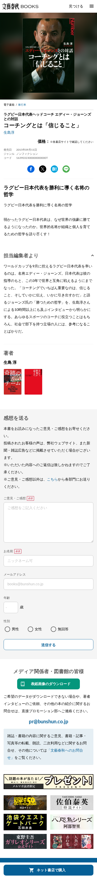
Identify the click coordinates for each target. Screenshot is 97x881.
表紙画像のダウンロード (51, 684)
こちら (52, 479)
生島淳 (9, 132)
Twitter (42, 169)
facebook (31, 169)
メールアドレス (15, 574)
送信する (48, 645)
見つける (76, 6)
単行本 (22, 104)
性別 (7, 621)
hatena (54, 169)
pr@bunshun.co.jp (48, 721)
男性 (15, 629)
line (66, 169)
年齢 (7, 598)
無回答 (63, 629)
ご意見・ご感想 (15, 498)
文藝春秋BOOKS (20, 6)
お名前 (8, 551)
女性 (38, 629)
